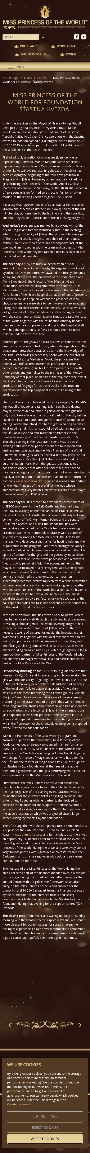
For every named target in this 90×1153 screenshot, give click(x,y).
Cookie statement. (19, 1104)
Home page (10, 78)
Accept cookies (45, 1139)
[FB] (77, 36)
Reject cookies (45, 1127)
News (28, 78)
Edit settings (45, 1116)
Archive (42, 78)
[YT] (84, 36)
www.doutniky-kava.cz (31, 481)
